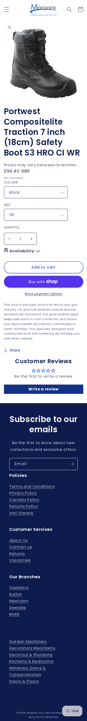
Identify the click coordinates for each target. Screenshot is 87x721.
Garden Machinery (28, 641)
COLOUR (11, 182)
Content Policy (24, 499)
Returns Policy (23, 506)
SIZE (7, 205)
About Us (18, 540)
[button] (6, 9)
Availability (21, 251)
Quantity (11, 227)
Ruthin (15, 594)
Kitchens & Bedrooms (31, 661)
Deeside (17, 607)
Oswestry (19, 587)
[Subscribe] (71, 464)
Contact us (20, 547)
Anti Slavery (21, 513)
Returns (17, 553)
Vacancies (20, 560)
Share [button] (15, 350)
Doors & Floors (24, 681)
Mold (14, 614)
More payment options (43, 294)
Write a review (43, 389)
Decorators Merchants (32, 648)
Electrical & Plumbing (30, 655)
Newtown (19, 601)
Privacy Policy (23, 493)
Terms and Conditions (32, 486)
